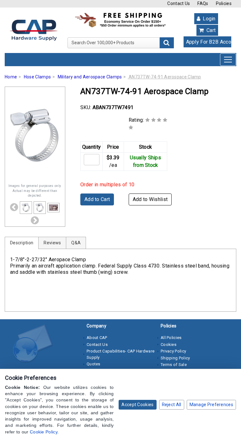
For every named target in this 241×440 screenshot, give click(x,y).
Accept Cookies (137, 404)
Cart (210, 30)
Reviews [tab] (52, 242)
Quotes (93, 364)
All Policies (171, 337)
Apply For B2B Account (209, 42)
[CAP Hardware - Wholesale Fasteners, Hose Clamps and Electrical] (33, 29)
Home (11, 76)
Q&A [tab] (76, 242)
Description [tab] (21, 242)
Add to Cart (97, 199)
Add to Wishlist (150, 199)
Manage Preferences (211, 404)
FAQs (202, 3)
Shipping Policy (175, 358)
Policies (224, 3)
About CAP (97, 337)
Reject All (171, 404)
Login (208, 19)
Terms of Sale (174, 364)
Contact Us (178, 3)
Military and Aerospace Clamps (90, 76)
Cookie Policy (43, 431)
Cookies (168, 344)
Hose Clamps (37, 76)
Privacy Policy (173, 351)
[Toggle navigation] (228, 59)
